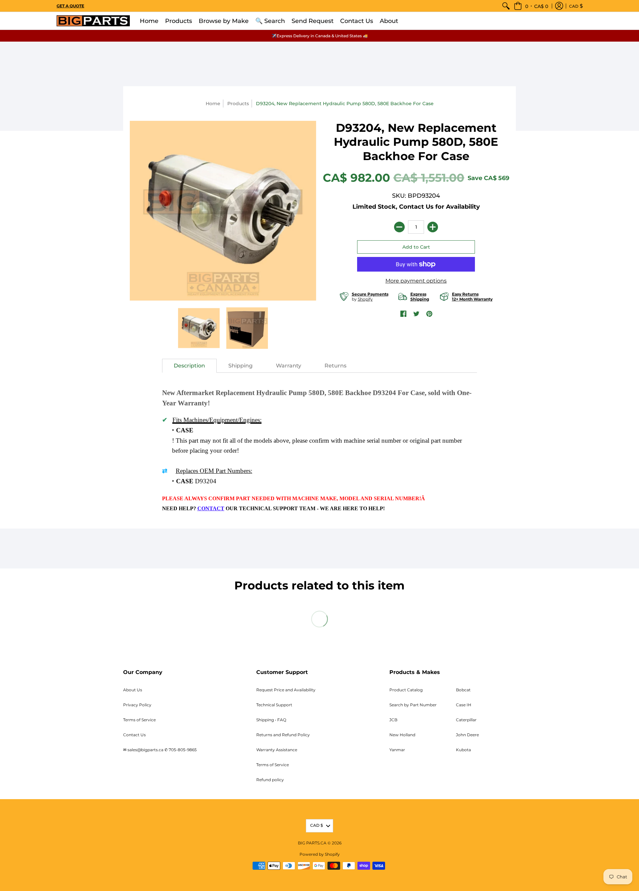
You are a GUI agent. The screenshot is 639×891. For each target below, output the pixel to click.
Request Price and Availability (286, 689)
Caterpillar (466, 719)
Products (238, 104)
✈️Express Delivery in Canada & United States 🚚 (320, 35)
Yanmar (397, 749)
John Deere (467, 734)
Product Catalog (406, 689)
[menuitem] (506, 6)
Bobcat (463, 689)
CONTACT (210, 508)
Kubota (463, 749)
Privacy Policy (137, 704)
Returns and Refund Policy (283, 734)
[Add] (432, 227)
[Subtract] (399, 227)
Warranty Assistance (276, 749)
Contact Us (134, 734)
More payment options (416, 281)
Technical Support (274, 704)
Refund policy (270, 779)
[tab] (189, 366)
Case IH (463, 704)
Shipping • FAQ (271, 719)
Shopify (365, 299)
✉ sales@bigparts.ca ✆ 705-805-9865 (160, 749)
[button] (531, 6)
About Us (132, 689)
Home (213, 104)
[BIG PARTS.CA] (93, 21)
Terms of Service (139, 719)
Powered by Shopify (320, 854)
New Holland (402, 734)
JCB (393, 719)
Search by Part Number (413, 704)
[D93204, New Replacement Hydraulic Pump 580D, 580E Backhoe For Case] (199, 328)
